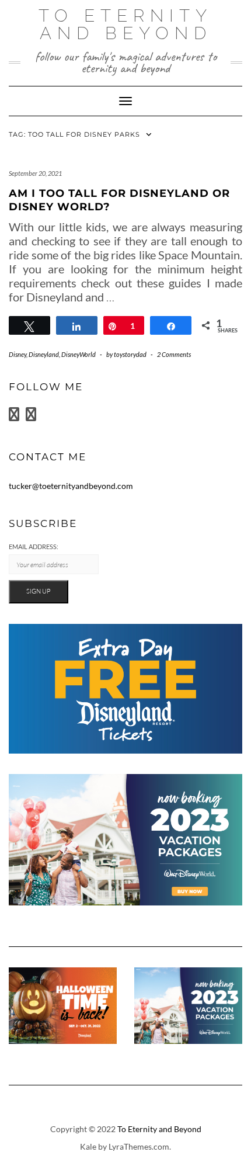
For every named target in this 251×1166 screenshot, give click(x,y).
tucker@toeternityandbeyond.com (71, 486)
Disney (17, 354)
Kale (88, 1146)
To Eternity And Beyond (125, 24)
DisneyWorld (78, 354)
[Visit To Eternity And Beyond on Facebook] (14, 416)
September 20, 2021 (35, 173)
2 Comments (174, 354)
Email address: (33, 546)
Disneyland (44, 354)
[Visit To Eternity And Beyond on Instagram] (31, 416)
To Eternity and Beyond (159, 1129)
